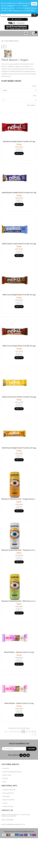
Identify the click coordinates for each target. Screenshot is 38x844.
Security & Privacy (8, 806)
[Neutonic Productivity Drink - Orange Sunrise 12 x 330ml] (19, 484)
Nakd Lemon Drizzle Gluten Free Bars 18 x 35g (19, 397)
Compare (32, 105)
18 (32, 731)
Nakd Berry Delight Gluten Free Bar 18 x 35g (19, 141)
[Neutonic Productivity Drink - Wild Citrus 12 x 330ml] (19, 587)
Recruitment (6, 796)
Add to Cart (19, 153)
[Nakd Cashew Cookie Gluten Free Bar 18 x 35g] (19, 229)
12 (14, 731)
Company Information (9, 790)
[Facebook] (21, 755)
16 (26, 731)
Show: (35, 95)
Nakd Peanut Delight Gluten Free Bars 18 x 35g (19, 448)
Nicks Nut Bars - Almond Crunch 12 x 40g (19, 652)
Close (34, 4)
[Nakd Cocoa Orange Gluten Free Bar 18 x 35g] (19, 331)
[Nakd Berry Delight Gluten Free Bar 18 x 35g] (19, 127)
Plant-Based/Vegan (11, 41)
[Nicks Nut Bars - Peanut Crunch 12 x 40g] (19, 689)
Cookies (5, 803)
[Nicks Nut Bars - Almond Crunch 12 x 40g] (19, 638)
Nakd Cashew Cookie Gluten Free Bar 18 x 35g (19, 244)
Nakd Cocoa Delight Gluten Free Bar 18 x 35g (19, 295)
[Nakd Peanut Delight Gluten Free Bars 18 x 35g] (19, 433)
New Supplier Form (8, 793)
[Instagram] (28, 755)
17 (29, 731)
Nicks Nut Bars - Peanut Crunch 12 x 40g (19, 703)
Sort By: (34, 86)
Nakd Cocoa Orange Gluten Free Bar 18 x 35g (19, 346)
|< (6, 731)
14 (20, 731)
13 (17, 731)
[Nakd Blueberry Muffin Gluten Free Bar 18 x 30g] (19, 178)
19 (35, 731)
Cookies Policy (29, 10)
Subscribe (31, 749)
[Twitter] (24, 755)
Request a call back (8, 800)
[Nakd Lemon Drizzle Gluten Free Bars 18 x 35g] (19, 382)
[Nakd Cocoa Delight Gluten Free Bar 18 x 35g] (19, 280)
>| (35, 734)
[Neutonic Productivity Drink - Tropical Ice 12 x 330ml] (19, 536)
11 (11, 731)
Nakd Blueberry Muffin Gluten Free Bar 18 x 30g (19, 192)
